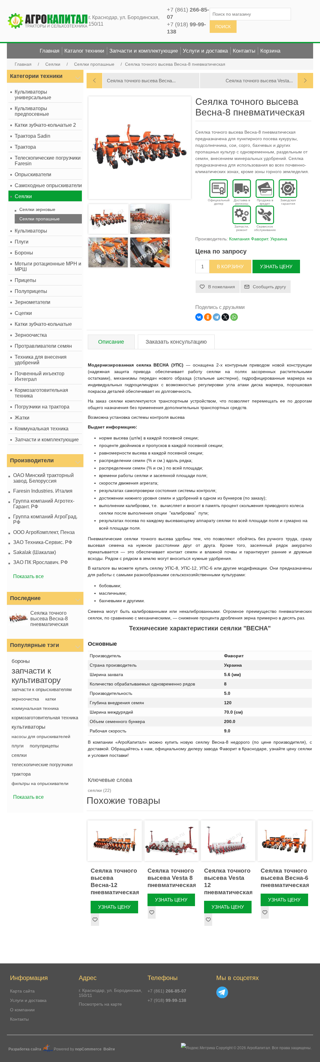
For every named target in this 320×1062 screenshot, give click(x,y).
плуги (17, 745)
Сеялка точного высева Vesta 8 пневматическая (172, 877)
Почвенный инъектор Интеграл (39, 376)
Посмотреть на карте (100, 1004)
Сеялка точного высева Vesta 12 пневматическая (228, 881)
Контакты (19, 1019)
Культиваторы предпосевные (32, 111)
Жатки (22, 417)
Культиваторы (31, 230)
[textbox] (250, 14)
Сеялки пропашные (39, 218)
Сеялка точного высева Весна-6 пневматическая (285, 877)
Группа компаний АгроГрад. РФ (45, 519)
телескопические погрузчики (42, 764)
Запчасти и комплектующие (47, 439)
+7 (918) (167, 1000)
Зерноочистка (31, 335)
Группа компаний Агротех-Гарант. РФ (43, 503)
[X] (225, 317)
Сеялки (23, 196)
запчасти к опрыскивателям (42, 689)
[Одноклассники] (208, 317)
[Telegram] (216, 317)
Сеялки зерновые (37, 209)
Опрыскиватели (33, 174)
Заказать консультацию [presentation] (176, 342)
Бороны (24, 252)
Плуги (21, 241)
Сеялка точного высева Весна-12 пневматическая (115, 881)
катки (50, 698)
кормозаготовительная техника (45, 717)
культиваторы (28, 727)
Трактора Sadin (32, 136)
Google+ (222, 992)
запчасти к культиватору (36, 675)
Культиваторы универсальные (33, 94)
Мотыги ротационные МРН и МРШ (48, 266)
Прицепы (25, 280)
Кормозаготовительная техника (41, 392)
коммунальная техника (35, 708)
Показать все (28, 576)
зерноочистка (25, 698)
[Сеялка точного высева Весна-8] (18, 619)
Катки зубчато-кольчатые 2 (45, 125)
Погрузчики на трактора (42, 406)
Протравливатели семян (43, 346)
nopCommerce (88, 1049)
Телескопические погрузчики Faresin (48, 160)
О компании (22, 1009)
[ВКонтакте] (199, 317)
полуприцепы (44, 745)
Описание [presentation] (111, 342)
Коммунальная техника (41, 428)
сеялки (19, 755)
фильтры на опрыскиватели (40, 783)
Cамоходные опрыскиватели (48, 185)
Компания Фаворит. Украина (258, 238)
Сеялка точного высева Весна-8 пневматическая (49, 618)
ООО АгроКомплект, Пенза (44, 532)
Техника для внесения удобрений (41, 359)
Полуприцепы (31, 291)
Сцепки (23, 313)
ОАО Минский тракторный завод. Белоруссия (43, 478)
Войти (109, 1049)
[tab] (111, 342)
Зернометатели (32, 302)
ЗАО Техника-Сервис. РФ (42, 542)
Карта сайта (22, 990)
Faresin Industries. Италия (42, 491)
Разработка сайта (25, 1049)
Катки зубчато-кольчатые (43, 324)
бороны (21, 661)
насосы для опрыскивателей (41, 736)
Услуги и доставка (28, 1000)
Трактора (25, 147)
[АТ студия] (48, 1051)
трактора (21, 774)
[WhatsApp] (234, 317)
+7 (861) (167, 990)
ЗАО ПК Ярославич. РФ (40, 562)
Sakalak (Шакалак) (34, 552)
